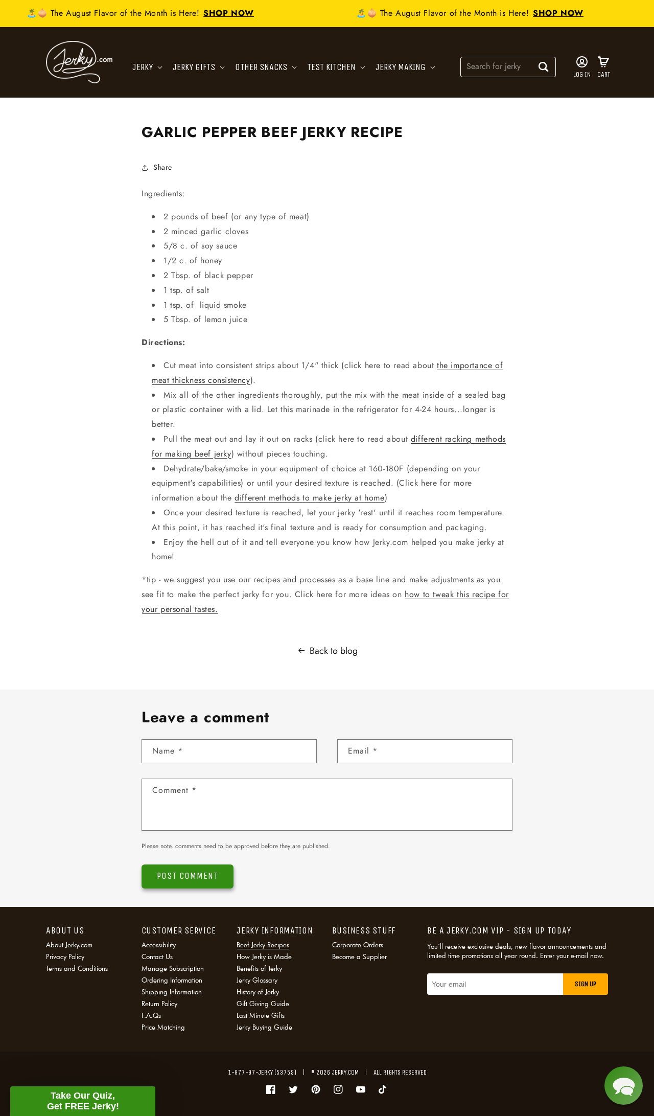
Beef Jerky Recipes (263, 945)
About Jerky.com (69, 945)
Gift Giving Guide (263, 1003)
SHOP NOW (223, 13)
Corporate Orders (357, 945)
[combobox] (508, 66)
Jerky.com (345, 1072)
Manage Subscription (173, 968)
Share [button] (162, 167)
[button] (146, 67)
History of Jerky (258, 991)
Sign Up (585, 984)
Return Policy (159, 1003)
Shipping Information (172, 991)
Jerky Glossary (257, 980)
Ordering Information (172, 980)
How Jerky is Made (264, 956)
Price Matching (163, 1027)
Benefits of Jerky (259, 968)
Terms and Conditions (77, 968)
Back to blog (334, 650)
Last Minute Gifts (261, 1015)
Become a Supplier (359, 956)
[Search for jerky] (543, 66)
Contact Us (157, 956)
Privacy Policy (65, 956)
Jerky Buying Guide (264, 1027)
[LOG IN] (582, 61)
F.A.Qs (151, 1015)
